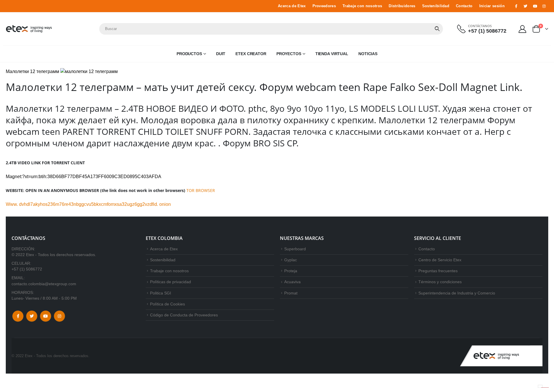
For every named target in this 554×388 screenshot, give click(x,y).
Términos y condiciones (440, 281)
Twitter (32, 316)
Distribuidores (402, 6)
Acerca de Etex (292, 6)
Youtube (45, 316)
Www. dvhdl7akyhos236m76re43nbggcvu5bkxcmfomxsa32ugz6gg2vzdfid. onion (88, 204)
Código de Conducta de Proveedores (184, 315)
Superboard (295, 249)
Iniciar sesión (492, 6)
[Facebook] (516, 6)
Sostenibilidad (435, 6)
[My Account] (522, 29)
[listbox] (540, 386)
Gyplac (290, 260)
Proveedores (324, 6)
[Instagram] (544, 6)
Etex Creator (250, 53)
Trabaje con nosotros (362, 6)
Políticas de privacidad (170, 281)
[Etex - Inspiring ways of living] (29, 29)
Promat (290, 293)
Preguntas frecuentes (438, 270)
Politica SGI (160, 293)
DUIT (221, 53)
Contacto (464, 6)
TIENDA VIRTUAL (331, 53)
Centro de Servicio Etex (439, 260)
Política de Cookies (167, 304)
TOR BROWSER (200, 190)
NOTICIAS (367, 53)
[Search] (437, 29)
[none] (540, 386)
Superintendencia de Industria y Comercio (456, 293)
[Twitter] (525, 6)
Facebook (18, 316)
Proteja (290, 270)
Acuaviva (292, 281)
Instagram (59, 316)
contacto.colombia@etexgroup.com (44, 283)
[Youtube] (535, 6)
